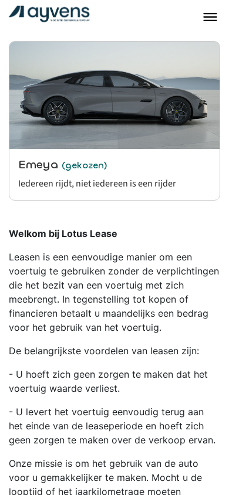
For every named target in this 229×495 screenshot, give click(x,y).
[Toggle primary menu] (210, 17)
